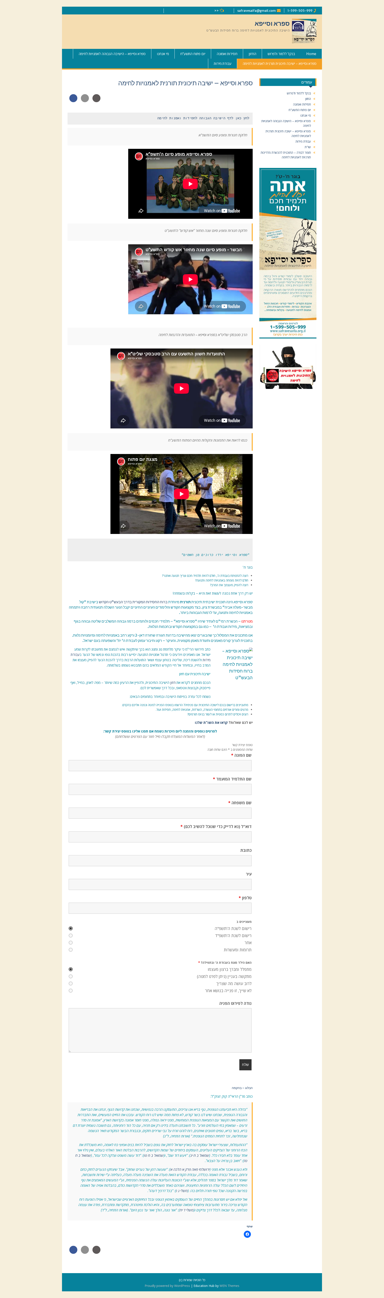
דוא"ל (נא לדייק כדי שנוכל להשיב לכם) (216, 826)
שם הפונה (241, 755)
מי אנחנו (163, 53)
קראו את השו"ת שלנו (211, 722)
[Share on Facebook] (73, 101)
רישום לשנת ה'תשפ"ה (233, 928)
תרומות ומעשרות (238, 950)
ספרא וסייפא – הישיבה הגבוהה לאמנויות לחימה (112, 53)
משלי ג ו (182, 1190)
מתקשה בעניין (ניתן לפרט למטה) (224, 976)
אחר (248, 942)
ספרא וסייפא (272, 24)
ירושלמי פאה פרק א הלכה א (190, 1169)
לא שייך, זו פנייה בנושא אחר (228, 990)
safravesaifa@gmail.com (256, 11)
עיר (249, 874)
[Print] (96, 101)
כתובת (246, 850)
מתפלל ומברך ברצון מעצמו (230, 969)
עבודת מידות (222, 63)
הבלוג (249, 1088)
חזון (173, 682)
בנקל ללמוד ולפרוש (281, 53)
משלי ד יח (187, 1210)
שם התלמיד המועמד (232, 779)
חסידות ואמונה (227, 53)
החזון (252, 53)
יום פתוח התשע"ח (192, 53)
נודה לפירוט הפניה (235, 1003)
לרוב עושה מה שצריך (234, 983)
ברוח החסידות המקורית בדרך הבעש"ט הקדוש (133, 602)
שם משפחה (240, 802)
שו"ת (308, 147)
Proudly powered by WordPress (167, 1286)
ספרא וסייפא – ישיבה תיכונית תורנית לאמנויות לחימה (279, 63)
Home (311, 53)
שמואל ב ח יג (199, 1155)
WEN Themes (229, 1286)
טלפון (245, 897)
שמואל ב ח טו (154, 1155)
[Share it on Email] (85, 101)
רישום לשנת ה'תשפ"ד (233, 935)
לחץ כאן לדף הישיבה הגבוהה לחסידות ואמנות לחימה (202, 118)
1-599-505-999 (300, 11)
